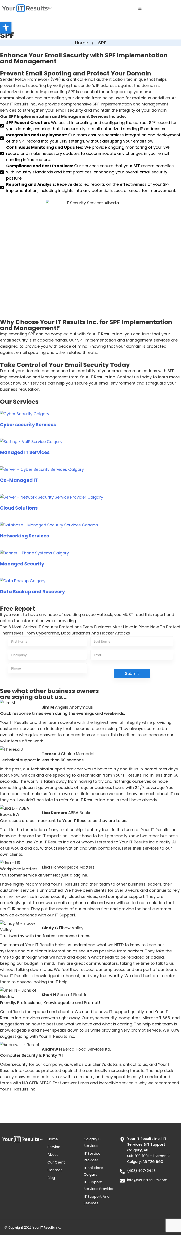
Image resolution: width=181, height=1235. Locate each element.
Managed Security (22, 564)
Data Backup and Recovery (32, 591)
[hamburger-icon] (140, 8)
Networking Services (24, 536)
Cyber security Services (28, 424)
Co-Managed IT (19, 480)
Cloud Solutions (19, 508)
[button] (5, 28)
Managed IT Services (25, 452)
